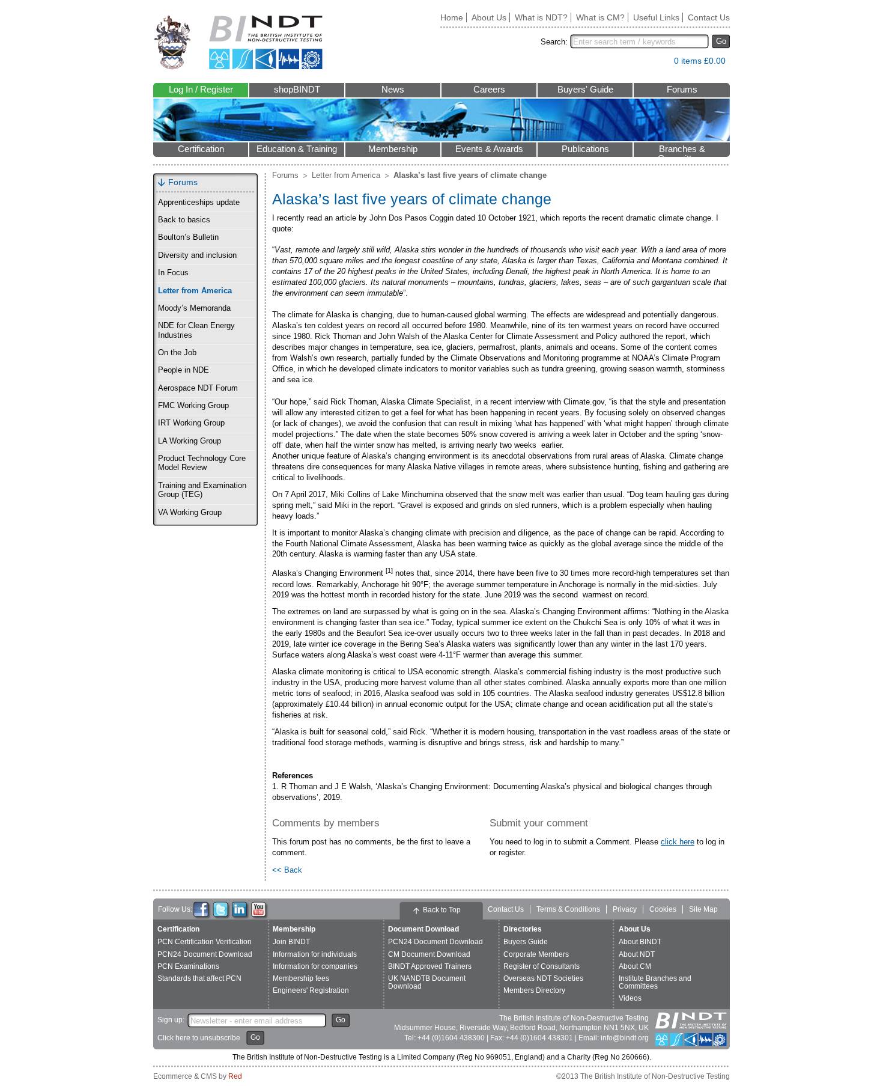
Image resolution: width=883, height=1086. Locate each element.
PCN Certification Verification (204, 942)
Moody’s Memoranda (194, 308)
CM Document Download (429, 954)
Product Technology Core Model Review (202, 463)
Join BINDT (291, 942)
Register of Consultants (541, 966)
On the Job (177, 353)
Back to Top (442, 910)
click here (677, 841)
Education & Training (296, 149)
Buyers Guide (525, 942)
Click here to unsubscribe (198, 1038)
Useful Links (656, 17)
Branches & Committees (682, 150)
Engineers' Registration (311, 990)
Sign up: (170, 1020)
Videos (630, 998)
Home (451, 17)
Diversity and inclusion (197, 255)
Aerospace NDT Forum (198, 388)
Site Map (703, 909)
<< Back (287, 869)
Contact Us (709, 17)
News (392, 89)
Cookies (662, 909)
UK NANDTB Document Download (427, 982)
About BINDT (640, 942)
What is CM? (600, 17)
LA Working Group (189, 441)
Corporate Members (536, 954)
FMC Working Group (193, 405)
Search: (554, 41)
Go (721, 41)
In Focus (173, 273)
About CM (635, 966)
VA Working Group (190, 512)
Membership (392, 149)
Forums (682, 89)
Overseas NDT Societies (543, 978)
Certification (201, 149)
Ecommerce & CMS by (197, 1076)
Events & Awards (489, 149)
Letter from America (195, 291)
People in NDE (183, 370)
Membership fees (301, 978)
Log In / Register (201, 89)
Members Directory (534, 990)
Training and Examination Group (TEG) (202, 490)
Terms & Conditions (568, 909)
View (659, 63)
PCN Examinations (188, 966)
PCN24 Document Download (204, 954)
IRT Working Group (191, 423)
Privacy (625, 909)
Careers (489, 89)
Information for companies (315, 966)
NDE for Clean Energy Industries (196, 330)
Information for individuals (315, 954)
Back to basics (184, 220)
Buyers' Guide (585, 89)
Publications (585, 149)
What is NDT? (541, 17)
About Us (489, 17)
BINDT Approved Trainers (430, 966)
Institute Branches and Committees (655, 982)
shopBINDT (297, 89)
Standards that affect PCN (199, 978)
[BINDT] (238, 42)
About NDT (637, 954)
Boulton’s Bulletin (188, 237)
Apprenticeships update (199, 202)
